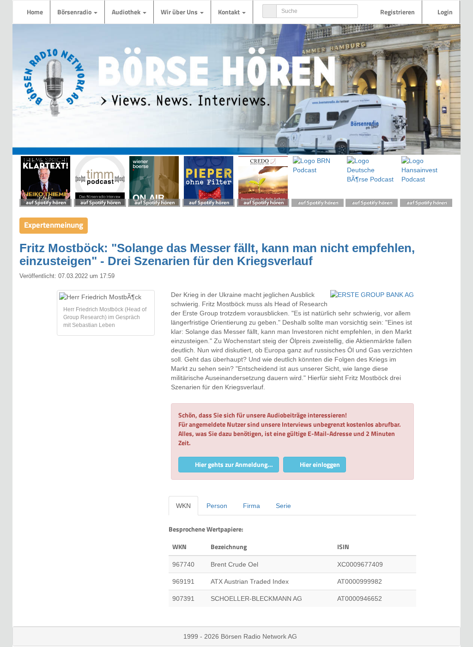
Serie (283, 505)
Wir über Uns (180, 12)
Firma (251, 505)
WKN (183, 505)
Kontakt (229, 12)
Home (35, 12)
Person (216, 505)
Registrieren (397, 12)
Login (444, 12)
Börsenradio (75, 12)
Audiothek (127, 12)
